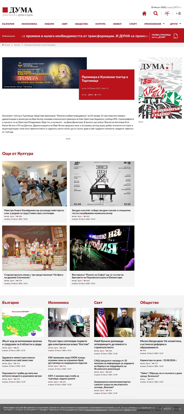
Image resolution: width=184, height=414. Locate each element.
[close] (180, 409)
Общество (149, 303)
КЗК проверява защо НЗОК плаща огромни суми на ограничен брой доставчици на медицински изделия (67, 360)
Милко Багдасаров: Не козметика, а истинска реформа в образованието (161, 344)
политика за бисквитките (96, 410)
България (10, 303)
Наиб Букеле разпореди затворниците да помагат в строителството (110, 344)
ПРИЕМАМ (167, 409)
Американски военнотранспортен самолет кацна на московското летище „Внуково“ (112, 384)
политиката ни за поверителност (123, 410)
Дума (90, 95)
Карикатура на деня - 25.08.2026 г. (158, 360)
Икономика (58, 303)
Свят (98, 303)
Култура (17, 45)
